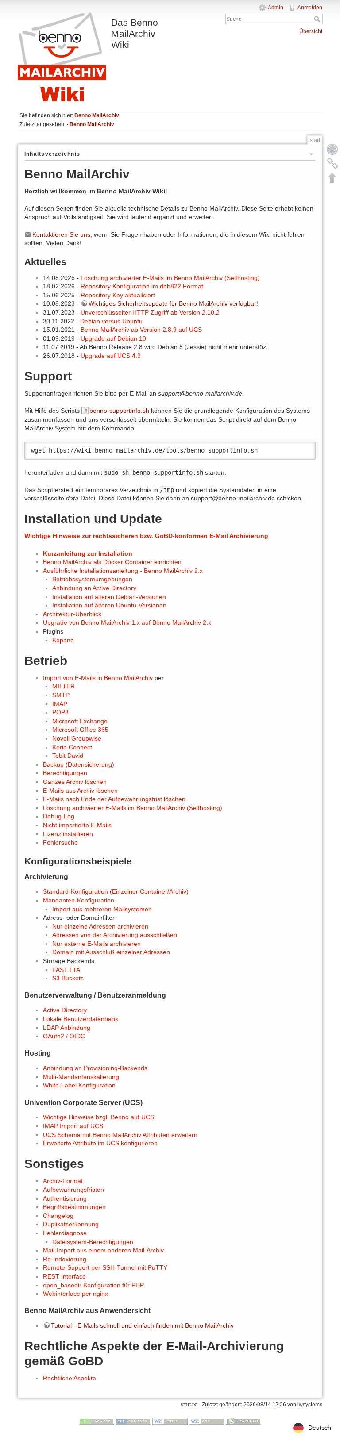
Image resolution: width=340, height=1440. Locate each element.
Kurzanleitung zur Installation (87, 553)
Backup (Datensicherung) (78, 764)
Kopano (63, 640)
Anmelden (310, 7)
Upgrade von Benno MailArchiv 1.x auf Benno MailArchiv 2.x (127, 622)
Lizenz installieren (68, 833)
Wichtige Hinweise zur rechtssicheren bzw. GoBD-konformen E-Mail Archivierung (146, 535)
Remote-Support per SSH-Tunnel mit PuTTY (105, 1267)
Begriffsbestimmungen (74, 1206)
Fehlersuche (60, 842)
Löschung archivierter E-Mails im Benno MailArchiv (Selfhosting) (170, 277)
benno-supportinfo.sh (119, 410)
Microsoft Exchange (80, 721)
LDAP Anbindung (66, 1027)
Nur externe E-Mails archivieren (96, 943)
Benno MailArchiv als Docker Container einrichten (112, 561)
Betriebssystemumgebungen (92, 579)
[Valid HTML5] (170, 1421)
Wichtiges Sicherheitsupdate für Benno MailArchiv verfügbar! (173, 303)
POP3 (60, 712)
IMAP (59, 703)
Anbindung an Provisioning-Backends (95, 1067)
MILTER (63, 686)
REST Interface (64, 1276)
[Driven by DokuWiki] (243, 1421)
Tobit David (67, 755)
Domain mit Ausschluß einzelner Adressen (111, 952)
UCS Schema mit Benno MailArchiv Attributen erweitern (120, 1134)
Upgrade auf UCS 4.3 (111, 355)
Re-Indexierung (64, 1259)
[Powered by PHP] (133, 1421)
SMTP (61, 695)
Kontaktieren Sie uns (61, 234)
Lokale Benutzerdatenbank (80, 1018)
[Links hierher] (332, 163)
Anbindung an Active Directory (94, 587)
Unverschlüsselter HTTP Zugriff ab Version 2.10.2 (150, 312)
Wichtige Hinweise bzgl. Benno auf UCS (98, 1117)
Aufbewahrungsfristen (73, 1189)
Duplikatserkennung (71, 1224)
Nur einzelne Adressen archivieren (100, 926)
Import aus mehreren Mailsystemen (102, 909)
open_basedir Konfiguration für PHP (93, 1285)
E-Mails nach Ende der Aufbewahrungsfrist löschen (114, 799)
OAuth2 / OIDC (64, 1036)
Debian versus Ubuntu (111, 321)
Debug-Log (58, 816)
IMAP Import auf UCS (73, 1125)
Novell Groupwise (76, 738)
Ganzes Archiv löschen (75, 781)
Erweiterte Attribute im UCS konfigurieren (100, 1143)
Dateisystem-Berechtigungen (92, 1241)
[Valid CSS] (206, 1421)
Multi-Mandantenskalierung (81, 1076)
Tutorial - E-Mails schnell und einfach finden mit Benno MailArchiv (142, 1325)
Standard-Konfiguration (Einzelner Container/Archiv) (116, 891)
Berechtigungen (65, 772)
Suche (318, 19)
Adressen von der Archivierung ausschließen (114, 934)
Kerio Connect (72, 747)
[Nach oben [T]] (332, 177)
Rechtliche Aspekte (69, 1378)
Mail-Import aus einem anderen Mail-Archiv (103, 1250)
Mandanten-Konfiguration (78, 900)
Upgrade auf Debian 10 (113, 338)
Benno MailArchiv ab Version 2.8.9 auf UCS (141, 329)
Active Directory (65, 1010)
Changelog (58, 1215)
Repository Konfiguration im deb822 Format (142, 286)
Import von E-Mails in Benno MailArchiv (98, 677)
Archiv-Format (63, 1180)
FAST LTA (66, 969)
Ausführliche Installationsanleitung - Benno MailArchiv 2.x (123, 570)
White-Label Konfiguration (79, 1085)
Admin (275, 7)
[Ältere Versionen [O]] (332, 149)
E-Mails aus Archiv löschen (80, 790)
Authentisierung (65, 1198)
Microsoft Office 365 (80, 729)
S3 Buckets (68, 978)
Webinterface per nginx (75, 1293)
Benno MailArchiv (96, 115)
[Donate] (96, 1421)
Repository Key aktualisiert (118, 295)
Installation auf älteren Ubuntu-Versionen (109, 605)
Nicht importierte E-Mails (77, 825)
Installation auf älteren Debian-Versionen (109, 596)
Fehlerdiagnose (65, 1232)
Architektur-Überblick (72, 614)
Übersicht (310, 31)
